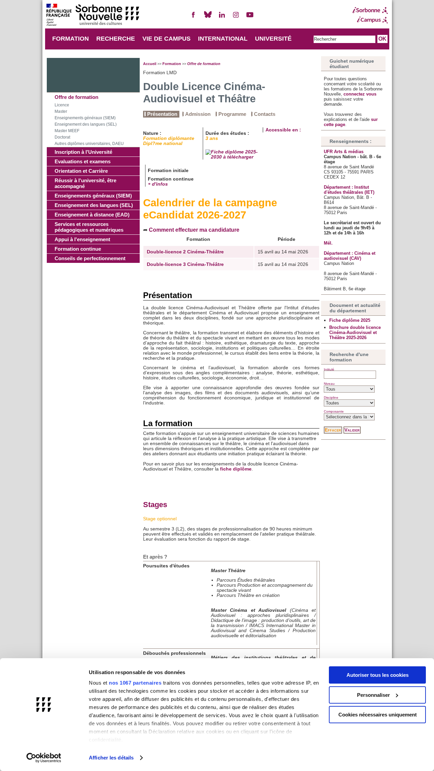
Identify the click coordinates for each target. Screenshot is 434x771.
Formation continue (78, 249)
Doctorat (62, 137)
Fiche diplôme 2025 (349, 320)
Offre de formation (76, 97)
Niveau (329, 384)
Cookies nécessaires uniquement (377, 714)
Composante (334, 411)
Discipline (331, 397)
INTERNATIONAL (223, 38)
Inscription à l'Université (83, 152)
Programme (232, 114)
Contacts (264, 114)
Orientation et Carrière (81, 171)
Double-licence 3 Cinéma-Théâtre (185, 264)
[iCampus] (370, 20)
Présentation (162, 114)
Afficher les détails (111, 757)
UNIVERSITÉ (273, 38)
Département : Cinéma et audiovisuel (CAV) (349, 256)
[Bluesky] (208, 17)
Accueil (149, 64)
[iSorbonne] (370, 10)
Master (61, 111)
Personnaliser (373, 695)
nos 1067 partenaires (135, 683)
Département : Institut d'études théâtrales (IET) (349, 190)
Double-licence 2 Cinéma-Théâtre (185, 251)
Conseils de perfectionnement (90, 258)
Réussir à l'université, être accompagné (85, 183)
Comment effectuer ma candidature (194, 230)
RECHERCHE (115, 38)
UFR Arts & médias (343, 151)
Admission (198, 114)
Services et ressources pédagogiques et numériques (89, 227)
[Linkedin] (222, 17)
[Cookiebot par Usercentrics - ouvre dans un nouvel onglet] (44, 758)
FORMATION (70, 38)
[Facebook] (194, 17)
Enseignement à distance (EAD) (92, 214)
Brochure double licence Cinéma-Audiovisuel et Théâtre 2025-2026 (355, 332)
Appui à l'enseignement (82, 239)
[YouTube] (250, 17)
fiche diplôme (236, 469)
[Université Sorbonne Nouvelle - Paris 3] (92, 15)
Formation (171, 64)
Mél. (328, 243)
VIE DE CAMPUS (166, 38)
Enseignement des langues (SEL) (86, 124)
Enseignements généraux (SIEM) (85, 118)
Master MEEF (67, 130)
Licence (62, 105)
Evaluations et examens (83, 161)
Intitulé (329, 369)
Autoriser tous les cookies (378, 675)
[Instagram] (236, 17)
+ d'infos (158, 184)
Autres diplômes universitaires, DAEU (89, 143)
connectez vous (359, 94)
